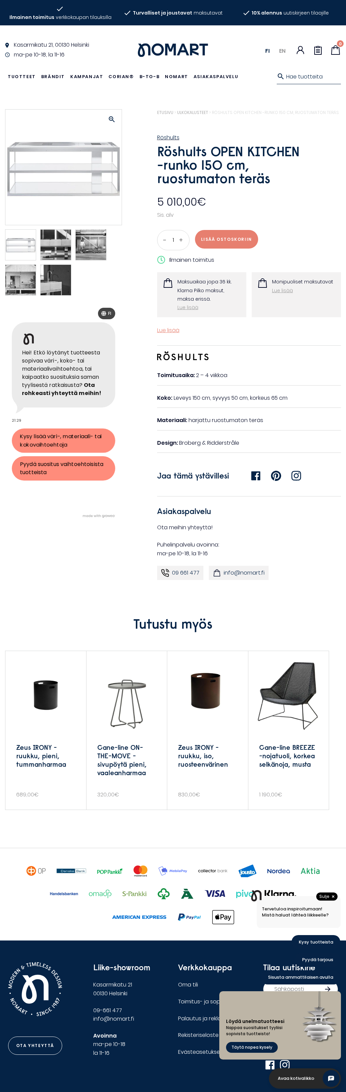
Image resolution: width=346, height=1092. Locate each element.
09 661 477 (185, 573)
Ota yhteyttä (35, 1045)
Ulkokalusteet (192, 112)
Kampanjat (86, 76)
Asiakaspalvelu (216, 76)
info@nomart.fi (244, 573)
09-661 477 (107, 1010)
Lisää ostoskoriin (226, 239)
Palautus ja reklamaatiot (210, 1018)
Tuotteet (22, 76)
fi (267, 51)
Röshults (168, 137)
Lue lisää (187, 307)
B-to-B (150, 76)
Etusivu (165, 112)
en (282, 51)
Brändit (53, 76)
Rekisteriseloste (198, 1035)
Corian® (121, 76)
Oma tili (188, 985)
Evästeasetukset (200, 1052)
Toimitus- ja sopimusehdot (213, 1001)
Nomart (176, 76)
